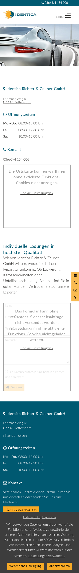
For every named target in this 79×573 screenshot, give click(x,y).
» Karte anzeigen (15, 435)
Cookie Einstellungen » (36, 193)
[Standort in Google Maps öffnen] (75, 297)
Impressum (49, 517)
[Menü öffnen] (75, 275)
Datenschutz (31, 517)
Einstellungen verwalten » (46, 556)
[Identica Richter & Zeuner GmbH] (20, 14)
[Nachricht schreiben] (75, 290)
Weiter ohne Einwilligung (25, 566)
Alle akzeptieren (59, 566)
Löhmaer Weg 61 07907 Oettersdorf (17, 100)
